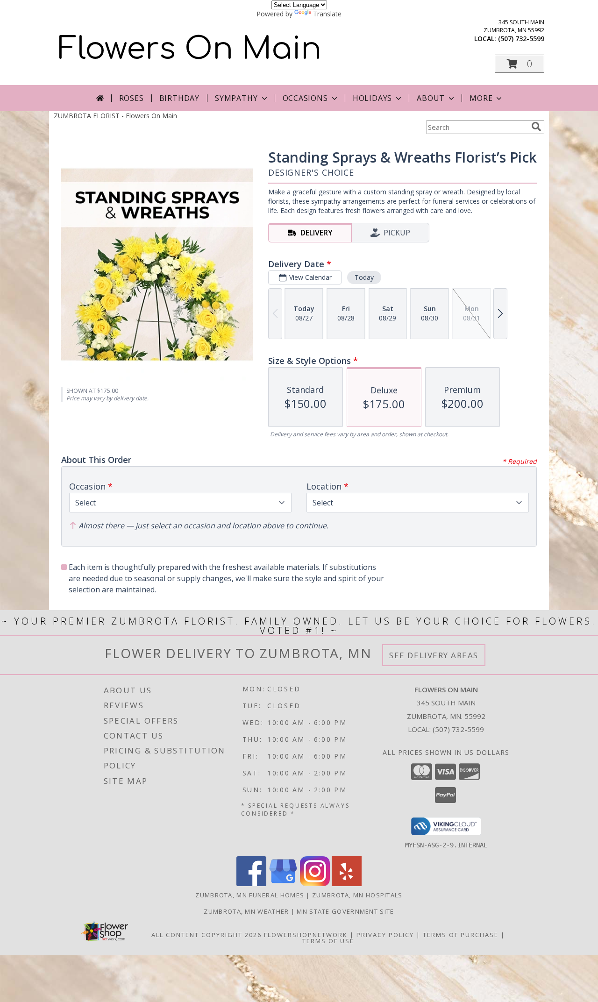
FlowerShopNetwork (306, 935)
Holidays (372, 98)
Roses (131, 98)
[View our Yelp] (347, 883)
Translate (327, 13)
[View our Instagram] (315, 883)
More (481, 98)
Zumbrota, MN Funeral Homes (249, 895)
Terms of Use (328, 941)
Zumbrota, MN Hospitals (357, 895)
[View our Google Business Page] (283, 883)
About (431, 98)
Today (364, 277)
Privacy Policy (385, 935)
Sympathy (236, 98)
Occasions (305, 98)
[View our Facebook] (251, 883)
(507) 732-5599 (521, 38)
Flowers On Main (189, 49)
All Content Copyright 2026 (206, 935)
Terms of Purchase (460, 935)
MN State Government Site (345, 911)
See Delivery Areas (433, 655)
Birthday (179, 98)
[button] (519, 64)
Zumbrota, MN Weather (246, 911)
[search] (536, 126)
